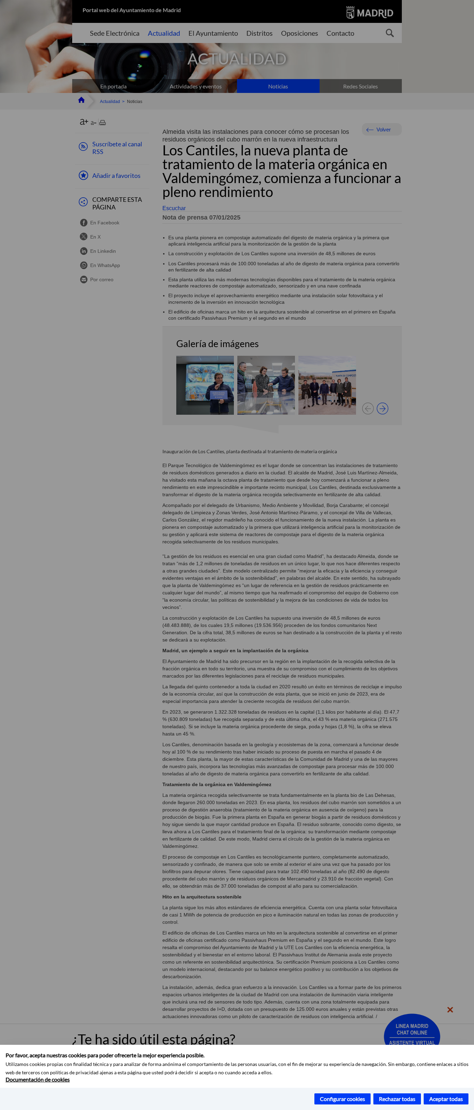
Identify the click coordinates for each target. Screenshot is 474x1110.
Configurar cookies (342, 1098)
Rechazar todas (397, 1098)
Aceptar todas (446, 1098)
